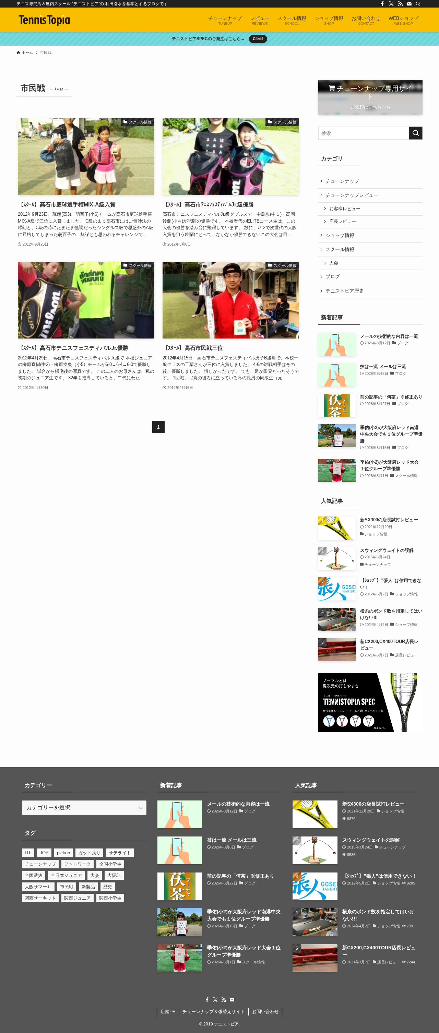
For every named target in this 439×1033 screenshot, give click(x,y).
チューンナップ (342, 181)
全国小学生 (110, 864)
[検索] (418, 4)
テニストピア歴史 (344, 291)
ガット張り (89, 852)
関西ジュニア (77, 898)
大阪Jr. (114, 875)
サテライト (120, 852)
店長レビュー (342, 221)
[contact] (409, 4)
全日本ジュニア (66, 875)
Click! (258, 39)
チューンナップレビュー (351, 195)
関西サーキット (40, 898)
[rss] (400, 4)
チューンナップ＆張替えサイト (213, 1011)
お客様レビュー (344, 208)
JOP (44, 852)
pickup (63, 852)
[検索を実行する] (416, 133)
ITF (28, 852)
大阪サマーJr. (38, 886)
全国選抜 (34, 875)
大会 (333, 263)
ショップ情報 (339, 235)
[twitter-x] (391, 4)
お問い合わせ (265, 1011)
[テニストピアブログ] (44, 20)
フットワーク (77, 864)
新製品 (88, 886)
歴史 (107, 886)
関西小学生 (110, 898)
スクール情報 (339, 249)
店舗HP (168, 1011)
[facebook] (382, 4)
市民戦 (66, 886)
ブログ (332, 276)
